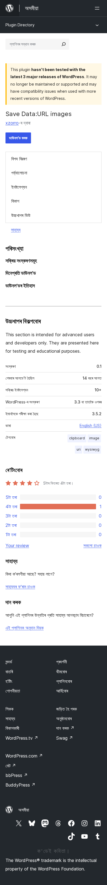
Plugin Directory (20, 24)
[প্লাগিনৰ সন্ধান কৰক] (63, 44)
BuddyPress (20, 785)
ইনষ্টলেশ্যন (19, 187)
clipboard (77, 438)
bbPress (16, 775)
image (94, 438)
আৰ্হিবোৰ (62, 691)
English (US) (91, 425)
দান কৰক (65, 728)
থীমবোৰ (61, 671)
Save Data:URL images (38, 113)
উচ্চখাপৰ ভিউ (20, 215)
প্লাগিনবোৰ (64, 681)
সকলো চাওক (92, 545)
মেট (10, 765)
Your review (17, 545)
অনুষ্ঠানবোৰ (64, 718)
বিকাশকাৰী (12, 728)
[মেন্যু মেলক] (98, 8)
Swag (64, 738)
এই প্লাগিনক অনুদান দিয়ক (24, 627)
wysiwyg (92, 449)
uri (79, 449)
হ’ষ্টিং (8, 681)
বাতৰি (9, 671)
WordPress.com (24, 756)
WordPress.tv (21, 738)
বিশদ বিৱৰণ (19, 159)
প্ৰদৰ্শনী (61, 662)
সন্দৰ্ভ (8, 662)
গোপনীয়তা (12, 691)
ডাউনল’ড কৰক (18, 137)
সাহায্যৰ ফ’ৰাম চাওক (20, 586)
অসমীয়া (23, 810)
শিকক (9, 709)
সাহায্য (16, 230)
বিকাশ (15, 201)
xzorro (12, 123)
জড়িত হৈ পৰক (66, 709)
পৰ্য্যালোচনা (19, 173)
